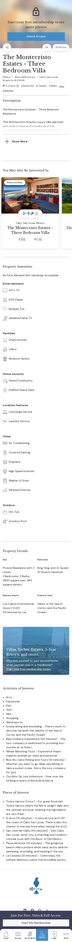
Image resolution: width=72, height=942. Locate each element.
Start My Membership (36, 923)
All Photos (60, 47)
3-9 (12, 86)
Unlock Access (36, 36)
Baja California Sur (25, 76)
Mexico (7, 76)
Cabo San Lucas (48, 76)
